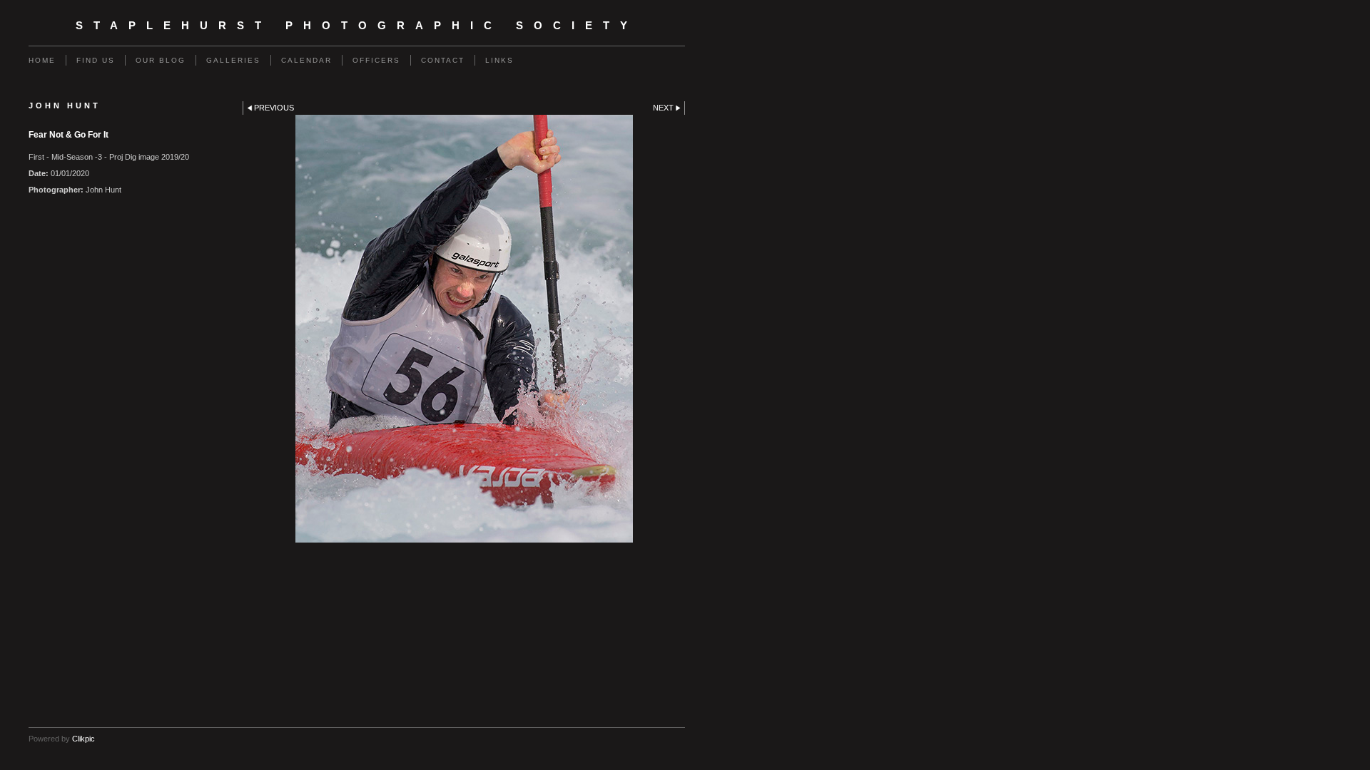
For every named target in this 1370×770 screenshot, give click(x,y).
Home (42, 60)
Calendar (306, 60)
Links (499, 60)
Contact (443, 60)
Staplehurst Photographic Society (357, 25)
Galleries (233, 60)
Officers (376, 60)
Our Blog (161, 60)
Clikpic (83, 738)
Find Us (95, 60)
